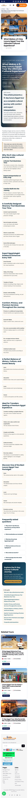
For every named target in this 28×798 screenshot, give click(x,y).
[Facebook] (13, 1)
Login (16, 772)
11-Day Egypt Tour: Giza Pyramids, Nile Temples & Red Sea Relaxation (14, 720)
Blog (7, 9)
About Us (17, 773)
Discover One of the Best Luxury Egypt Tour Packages (14, 618)
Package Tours (6, 769)
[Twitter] (18, 1)
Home (3, 9)
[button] (25, 1)
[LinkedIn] (23, 1)
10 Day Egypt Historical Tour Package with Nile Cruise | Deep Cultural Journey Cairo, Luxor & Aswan (13, 653)
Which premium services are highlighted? (12, 546)
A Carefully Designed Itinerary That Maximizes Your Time (13, 595)
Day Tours (5, 771)
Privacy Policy (18, 779)
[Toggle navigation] (10, 5)
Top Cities (5, 775)
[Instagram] (16, 1)
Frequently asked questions (11, 622)
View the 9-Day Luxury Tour (13, 581)
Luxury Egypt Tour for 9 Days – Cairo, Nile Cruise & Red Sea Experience (12, 686)
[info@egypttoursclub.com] (2, 1)
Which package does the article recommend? (13, 558)
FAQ (16, 783)
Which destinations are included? (14, 534)
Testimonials (18, 785)
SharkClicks (14, 791)
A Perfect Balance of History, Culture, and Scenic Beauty (13, 609)
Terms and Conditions (17, 776)
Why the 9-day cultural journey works (14, 592)
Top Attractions (6, 777)
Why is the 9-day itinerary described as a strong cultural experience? (12, 527)
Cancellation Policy (19, 781)
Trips (4, 782)
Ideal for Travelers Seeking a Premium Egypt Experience (14, 614)
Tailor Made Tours (7, 773)
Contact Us (5, 779)
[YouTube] (20, 1)
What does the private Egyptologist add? (10, 540)
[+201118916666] (4, 1)
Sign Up (16, 769)
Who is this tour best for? (12, 552)
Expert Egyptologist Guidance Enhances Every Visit (11, 600)
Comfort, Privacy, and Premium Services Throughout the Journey (12, 605)
